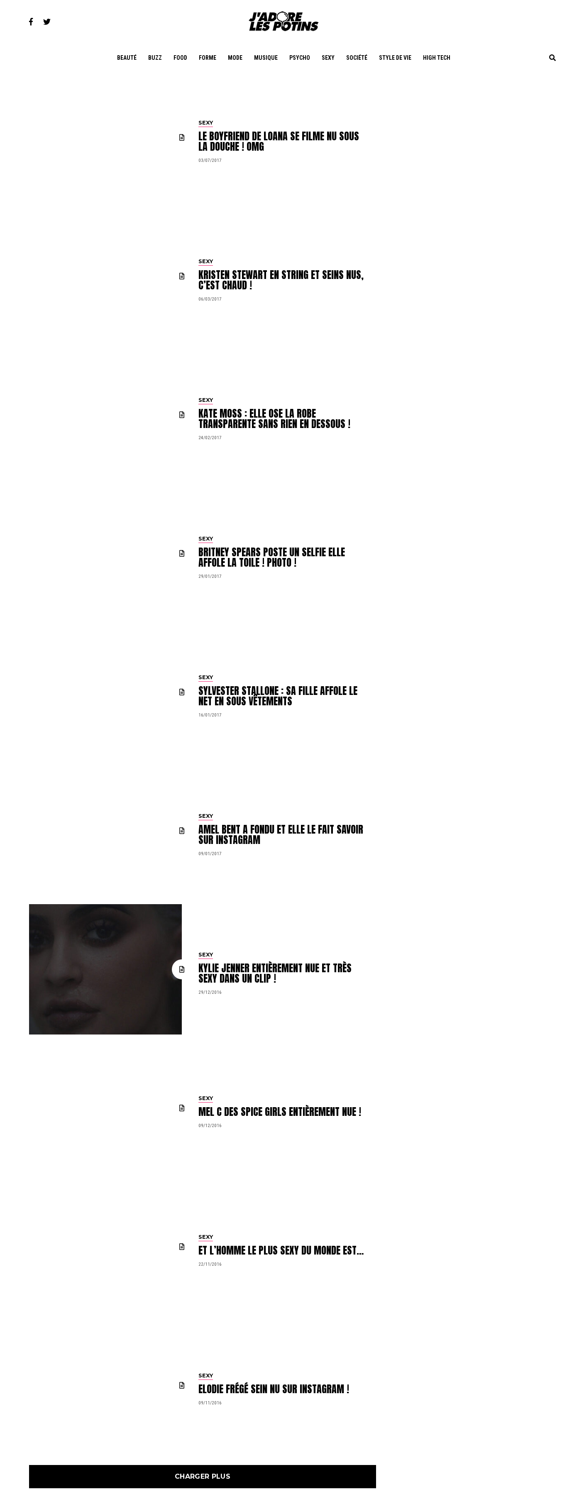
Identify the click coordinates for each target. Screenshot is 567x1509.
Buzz (155, 57)
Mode (235, 57)
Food (180, 57)
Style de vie (395, 57)
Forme (207, 57)
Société (356, 57)
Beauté (127, 57)
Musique (266, 57)
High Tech (436, 57)
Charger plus (202, 1476)
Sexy (328, 57)
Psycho (299, 57)
